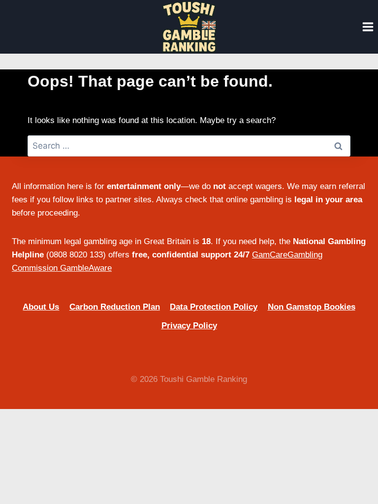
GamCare (269, 254)
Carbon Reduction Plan (114, 307)
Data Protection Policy (213, 307)
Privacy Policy (189, 325)
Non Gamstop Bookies (311, 307)
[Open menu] (367, 26)
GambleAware (86, 268)
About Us (41, 307)
